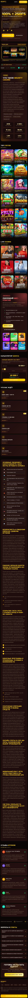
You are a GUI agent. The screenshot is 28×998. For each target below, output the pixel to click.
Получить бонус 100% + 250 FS (14, 974)
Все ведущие (4, 243)
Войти (15, 1)
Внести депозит (14, 379)
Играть (20, 993)
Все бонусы (19, 35)
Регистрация (23, 1)
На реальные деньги (9, 329)
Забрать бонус (7, 35)
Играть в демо (8, 325)
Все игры (3, 147)
